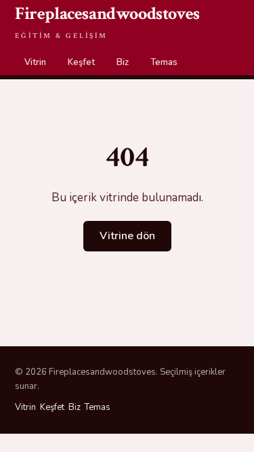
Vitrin (35, 62)
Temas (163, 62)
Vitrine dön (127, 235)
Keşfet (81, 62)
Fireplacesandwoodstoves (107, 21)
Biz (123, 62)
